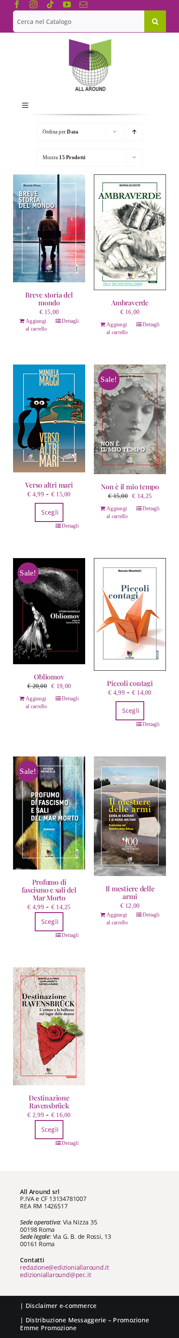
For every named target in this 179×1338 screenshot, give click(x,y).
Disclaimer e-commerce (61, 1305)
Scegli (50, 512)
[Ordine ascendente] (134, 132)
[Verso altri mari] (49, 418)
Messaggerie (87, 1320)
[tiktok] (50, 4)
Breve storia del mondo (49, 298)
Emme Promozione (48, 1328)
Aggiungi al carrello (36, 325)
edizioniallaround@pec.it (55, 1275)
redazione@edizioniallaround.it (64, 1267)
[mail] (83, 4)
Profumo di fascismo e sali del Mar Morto (49, 889)
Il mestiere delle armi (130, 892)
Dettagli (70, 321)
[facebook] (17, 4)
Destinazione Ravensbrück (49, 1101)
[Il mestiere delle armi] (130, 816)
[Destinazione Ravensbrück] (49, 1026)
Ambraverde (130, 302)
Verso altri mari (49, 484)
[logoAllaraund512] (90, 41)
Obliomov (49, 676)
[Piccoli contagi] (130, 614)
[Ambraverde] (130, 232)
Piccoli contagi (129, 683)
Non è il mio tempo (130, 486)
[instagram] (33, 4)
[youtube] (67, 4)
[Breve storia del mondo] (49, 228)
